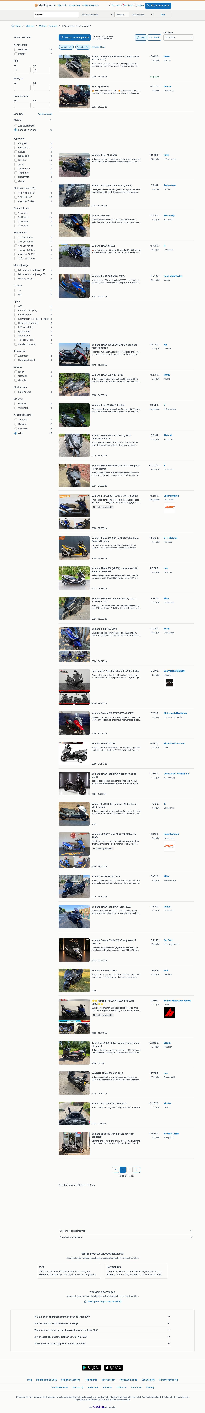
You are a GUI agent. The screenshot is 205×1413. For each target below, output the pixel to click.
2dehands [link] (121, 1387)
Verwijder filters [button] (98, 47)
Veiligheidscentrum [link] (90, 5)
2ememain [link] (136, 1387)
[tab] (141, 37)
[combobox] (56, 14)
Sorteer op (168, 32)
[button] (126, 5)
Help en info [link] (62, 5)
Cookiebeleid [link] (148, 1379)
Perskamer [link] (93, 1387)
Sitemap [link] (150, 1387)
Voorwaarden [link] (74, 5)
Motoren (64, 47)
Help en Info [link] (91, 1379)
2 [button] (129, 1169)
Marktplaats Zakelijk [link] (46, 1379)
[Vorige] (115, 1170)
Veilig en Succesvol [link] (70, 1379)
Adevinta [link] (107, 1387)
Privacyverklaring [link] (128, 1379)
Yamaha (81, 47)
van (15, 65)
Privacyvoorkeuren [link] (168, 1379)
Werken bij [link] (78, 1387)
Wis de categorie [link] (45, 114)
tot (34, 65)
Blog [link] (29, 1379)
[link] (44, 5)
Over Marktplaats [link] (59, 1387)
